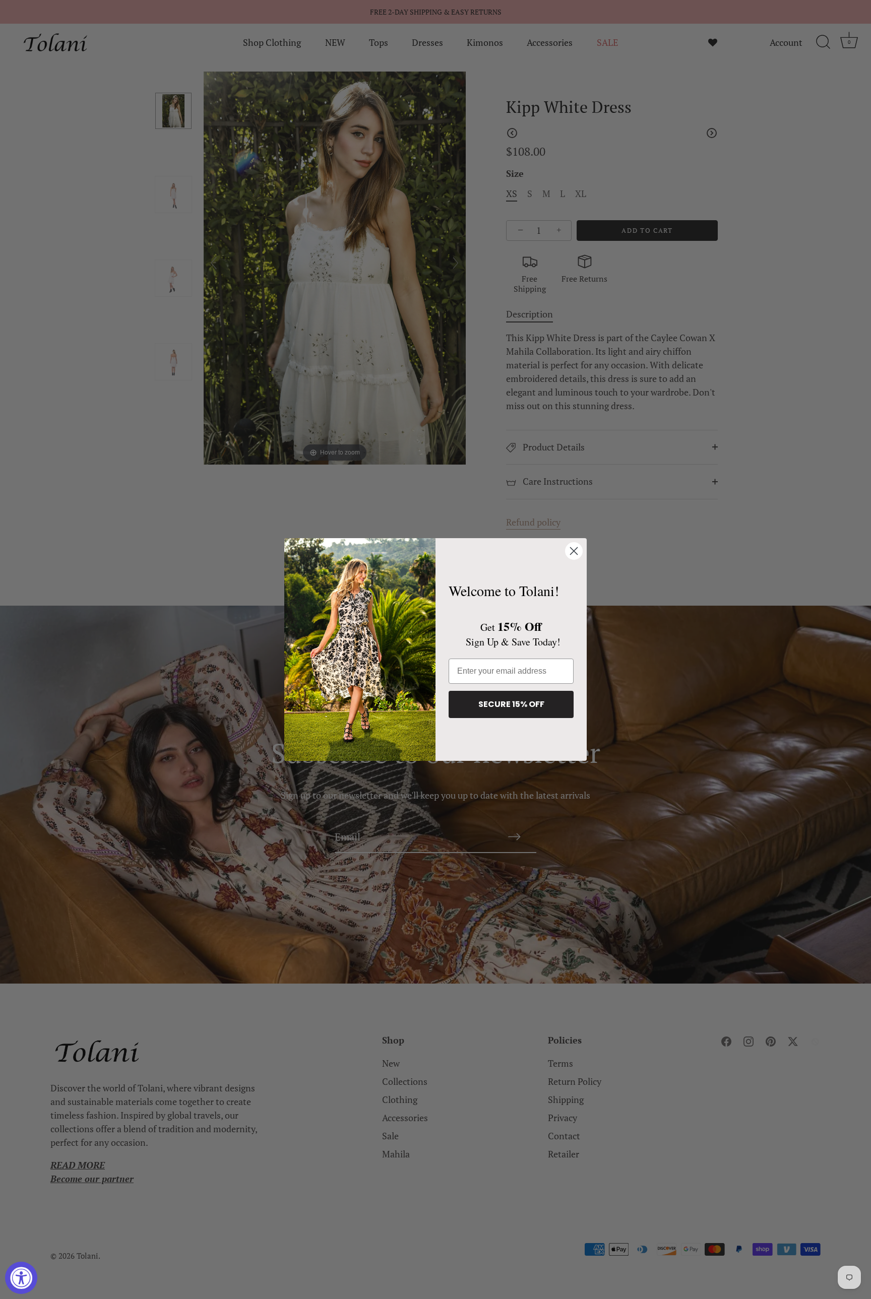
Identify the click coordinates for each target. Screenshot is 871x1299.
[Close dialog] (574, 551)
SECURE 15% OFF (511, 704)
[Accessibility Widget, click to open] (21, 1278)
